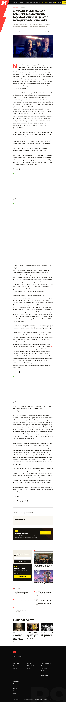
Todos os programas (46, 663)
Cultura (21, 2)
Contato (15, 665)
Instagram (37, 699)
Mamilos (43, 670)
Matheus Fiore (18, 31)
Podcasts (44, 2)
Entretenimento (29, 512)
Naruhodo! (43, 673)
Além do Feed (51, 2)
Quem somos (16, 663)
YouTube (51, 699)
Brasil (40, 2)
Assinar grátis (22, 561)
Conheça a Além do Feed (45, 535)
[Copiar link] (52, 32)
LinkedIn (46, 699)
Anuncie (15, 668)
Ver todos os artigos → (20, 522)
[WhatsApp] (46, 32)
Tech (37, 2)
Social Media (27, 2)
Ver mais (50, 619)
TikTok (41, 699)
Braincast (43, 665)
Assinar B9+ (45, 533)
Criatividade (15, 2)
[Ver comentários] (42, 32)
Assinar (29, 663)
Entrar (59, 2)
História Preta (44, 675)
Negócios (32, 2)
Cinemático (44, 668)
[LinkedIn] (49, 32)
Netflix (22, 512)
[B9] (4, 2)
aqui (51, 346)
